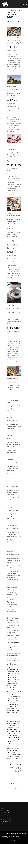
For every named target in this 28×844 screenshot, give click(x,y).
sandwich (15, 729)
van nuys (14, 754)
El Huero (15, 690)
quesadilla (12, 725)
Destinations (5, 810)
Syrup (12, 740)
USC (14, 752)
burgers (14, 675)
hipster (13, 700)
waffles (17, 756)
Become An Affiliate (7, 826)
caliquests (9, 679)
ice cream (12, 702)
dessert (9, 686)
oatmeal (12, 721)
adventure (10, 661)
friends (16, 694)
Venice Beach (10, 756)
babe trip (15, 663)
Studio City (10, 737)
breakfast (9, 669)
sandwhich (10, 729)
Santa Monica (11, 731)
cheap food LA (11, 681)
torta (8, 746)
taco (16, 740)
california (16, 677)
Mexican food (13, 717)
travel (12, 746)
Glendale (17, 696)
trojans (9, 748)
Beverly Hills (10, 665)
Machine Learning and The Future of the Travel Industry (18, 768)
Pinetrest (16, 647)
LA (8, 706)
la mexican (12, 706)
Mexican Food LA (11, 719)
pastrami (9, 723)
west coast (10, 758)
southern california (12, 735)
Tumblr (9, 649)
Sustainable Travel (7, 821)
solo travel (13, 733)
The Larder (13, 742)
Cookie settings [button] (5, 840)
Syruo (8, 740)
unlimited (9, 752)
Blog (15, 23)
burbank (9, 675)
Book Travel (5, 813)
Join (16, 620)
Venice (19, 754)
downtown (14, 686)
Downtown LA (11, 688)
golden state (10, 698)
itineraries (10, 704)
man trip (13, 712)
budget (12, 671)
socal (8, 733)
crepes (13, 683)
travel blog (17, 746)
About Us (4, 808)
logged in (16, 788)
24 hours (14, 659)
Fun (8, 696)
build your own (15, 673)
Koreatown (16, 704)
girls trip (12, 696)
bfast (15, 665)
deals (17, 683)
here (9, 602)
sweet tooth (16, 737)
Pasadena (17, 721)
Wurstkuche (16, 758)
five (13, 692)
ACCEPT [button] (13, 840)
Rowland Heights (14, 727)
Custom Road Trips (7, 819)
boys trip (14, 667)
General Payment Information (10, 766)
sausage (17, 731)
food (16, 692)
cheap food (16, 679)
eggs (11, 690)
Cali (13, 677)
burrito (9, 677)
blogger (9, 667)
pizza (14, 723)
